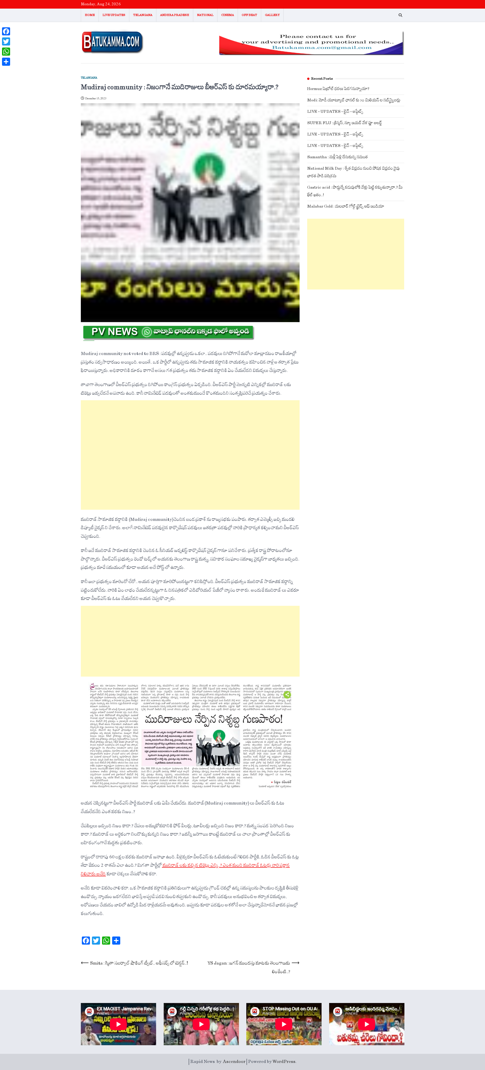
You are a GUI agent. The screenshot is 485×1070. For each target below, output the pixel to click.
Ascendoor (234, 1062)
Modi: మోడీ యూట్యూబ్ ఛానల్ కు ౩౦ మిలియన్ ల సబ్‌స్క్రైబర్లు (353, 100)
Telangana (142, 15)
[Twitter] (6, 41)
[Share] (6, 62)
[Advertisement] (190, 455)
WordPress (284, 1062)
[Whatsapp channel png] (168, 340)
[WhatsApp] (6, 52)
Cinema (227, 15)
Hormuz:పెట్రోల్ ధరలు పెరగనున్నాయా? (338, 89)
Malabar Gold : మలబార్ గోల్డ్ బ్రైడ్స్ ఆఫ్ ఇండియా (345, 206)
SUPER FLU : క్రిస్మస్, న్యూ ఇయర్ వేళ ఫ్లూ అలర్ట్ (344, 123)
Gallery (272, 15)
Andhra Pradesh (174, 15)
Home (90, 15)
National (205, 15)
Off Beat (249, 15)
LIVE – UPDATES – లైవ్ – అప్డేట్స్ (335, 111)
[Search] (400, 15)
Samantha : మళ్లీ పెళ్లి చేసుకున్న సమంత (337, 157)
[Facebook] (6, 31)
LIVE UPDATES (114, 15)
